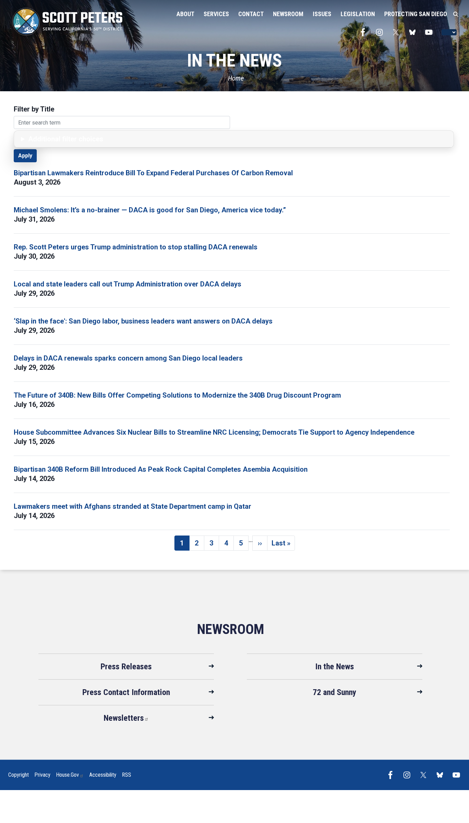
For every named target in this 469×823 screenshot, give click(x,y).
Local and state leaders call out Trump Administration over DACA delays (127, 284)
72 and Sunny (334, 692)
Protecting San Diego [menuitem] (415, 13)
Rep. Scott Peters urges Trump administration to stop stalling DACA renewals (136, 247)
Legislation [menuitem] (358, 13)
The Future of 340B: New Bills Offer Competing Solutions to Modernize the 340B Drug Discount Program (177, 395)
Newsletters (124, 718)
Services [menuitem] (216, 13)
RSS (126, 775)
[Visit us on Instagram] (381, 32)
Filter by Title (34, 109)
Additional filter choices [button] (65, 139)
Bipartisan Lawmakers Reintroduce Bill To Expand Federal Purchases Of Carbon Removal (153, 173)
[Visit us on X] (397, 32)
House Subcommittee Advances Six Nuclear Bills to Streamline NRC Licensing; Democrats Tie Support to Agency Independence (214, 432)
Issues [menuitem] (322, 13)
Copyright (18, 775)
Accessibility (102, 775)
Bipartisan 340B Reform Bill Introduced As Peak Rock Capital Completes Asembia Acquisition (161, 469)
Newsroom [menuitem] (288, 13)
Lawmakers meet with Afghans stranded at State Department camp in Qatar (132, 506)
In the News (334, 666)
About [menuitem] (185, 13)
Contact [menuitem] (251, 13)
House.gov (67, 775)
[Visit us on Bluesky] (414, 32)
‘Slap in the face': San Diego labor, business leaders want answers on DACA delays (143, 321)
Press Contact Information (126, 692)
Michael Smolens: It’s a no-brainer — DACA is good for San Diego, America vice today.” (150, 210)
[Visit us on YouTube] (430, 32)
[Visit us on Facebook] (364, 32)
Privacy (42, 775)
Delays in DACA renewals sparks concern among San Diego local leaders (128, 358)
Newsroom (230, 629)
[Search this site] (455, 14)
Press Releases (126, 666)
